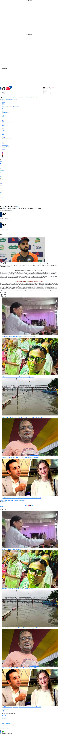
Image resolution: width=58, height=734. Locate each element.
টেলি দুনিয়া (11, 123)
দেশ (8, 97)
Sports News (12, 500)
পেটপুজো (12, 106)
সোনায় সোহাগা (4, 147)
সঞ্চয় (36, 97)
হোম (2, 100)
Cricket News (3, 500)
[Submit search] (50, 93)
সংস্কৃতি (8, 123)
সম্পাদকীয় (3, 137)
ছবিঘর (31, 97)
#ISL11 (3, 102)
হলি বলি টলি (3, 123)
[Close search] (43, 89)
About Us (4, 715)
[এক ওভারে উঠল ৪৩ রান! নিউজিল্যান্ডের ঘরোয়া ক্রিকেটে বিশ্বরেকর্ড (29, 270)
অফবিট (3, 115)
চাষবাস (3, 128)
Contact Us (4, 718)
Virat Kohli (17, 500)
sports (3, 710)
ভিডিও (3, 136)
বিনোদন (22, 97)
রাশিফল (34, 97)
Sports (7, 500)
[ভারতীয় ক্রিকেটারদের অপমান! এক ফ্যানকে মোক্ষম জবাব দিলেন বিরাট (28, 281)
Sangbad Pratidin (5, 709)
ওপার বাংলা (3, 118)
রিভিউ (6, 123)
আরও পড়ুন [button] (1, 506)
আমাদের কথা (3, 138)
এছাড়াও (1, 203)
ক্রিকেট (3, 112)
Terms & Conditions (6, 723)
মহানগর (4, 97)
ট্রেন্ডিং (3, 133)
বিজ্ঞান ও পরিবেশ (4, 127)
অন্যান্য (7, 112)
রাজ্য (6, 97)
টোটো (15, 106)
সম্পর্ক (7, 106)
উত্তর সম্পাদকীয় (8, 138)
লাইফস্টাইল (27, 97)
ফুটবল (5, 112)
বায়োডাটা (3, 125)
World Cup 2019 (22, 500)
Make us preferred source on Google (8, 236)
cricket (3, 711)
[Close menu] (0, 159)
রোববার (3, 141)
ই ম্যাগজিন (3, 132)
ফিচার (2, 142)
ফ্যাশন (9, 106)
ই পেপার (3, 130)
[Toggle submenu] (0, 178)
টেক (13, 106)
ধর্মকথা (3, 116)
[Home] (6, 88)
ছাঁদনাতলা (3, 149)
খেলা (18, 97)
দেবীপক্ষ (3, 143)
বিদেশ (11, 97)
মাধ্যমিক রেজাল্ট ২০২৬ (5, 145)
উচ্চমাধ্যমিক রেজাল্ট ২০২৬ (5, 146)
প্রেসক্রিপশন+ (15, 97)
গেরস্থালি (17, 106)
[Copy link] (1, 222)
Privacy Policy (5, 721)
